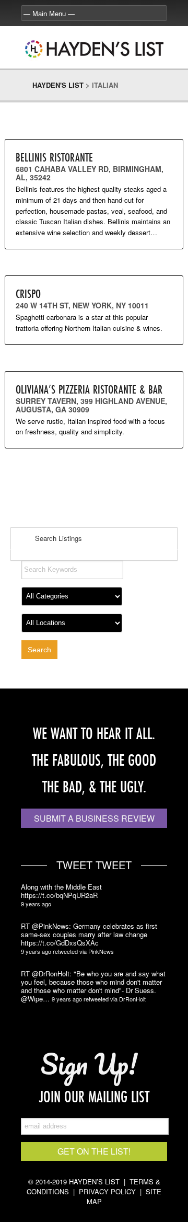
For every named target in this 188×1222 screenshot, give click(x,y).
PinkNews (101, 951)
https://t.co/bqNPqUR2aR (59, 895)
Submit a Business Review (94, 818)
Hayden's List (58, 85)
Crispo (28, 293)
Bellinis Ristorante (54, 157)
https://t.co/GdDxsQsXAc (60, 943)
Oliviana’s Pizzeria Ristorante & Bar (89, 389)
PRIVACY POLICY (107, 1191)
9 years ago (36, 904)
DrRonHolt (132, 999)
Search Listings (57, 538)
